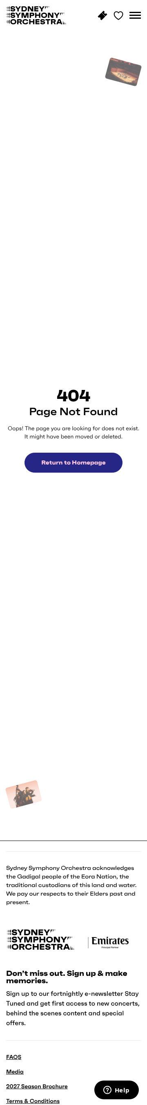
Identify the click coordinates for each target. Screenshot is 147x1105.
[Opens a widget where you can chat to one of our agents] (116, 1091)
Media (15, 1071)
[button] (135, 15)
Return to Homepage (73, 462)
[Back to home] (36, 15)
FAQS (13, 1057)
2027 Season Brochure (37, 1086)
